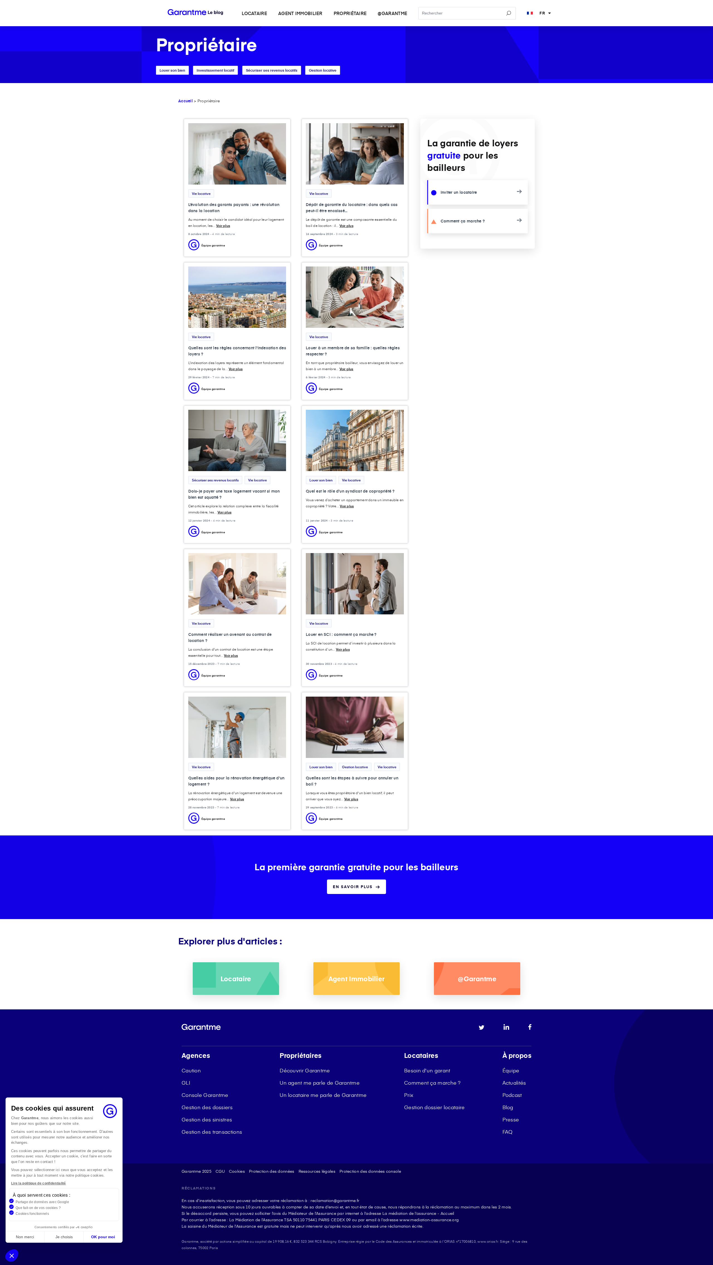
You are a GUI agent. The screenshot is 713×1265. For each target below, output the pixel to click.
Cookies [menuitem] (237, 1171)
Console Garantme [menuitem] (205, 1094)
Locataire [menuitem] (254, 13)
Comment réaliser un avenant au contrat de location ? (230, 637)
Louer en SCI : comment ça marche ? (341, 634)
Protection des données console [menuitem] (370, 1171)
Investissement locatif (215, 70)
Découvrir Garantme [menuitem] (305, 1070)
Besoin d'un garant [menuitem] (427, 1070)
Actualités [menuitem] (514, 1082)
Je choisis (64, 1237)
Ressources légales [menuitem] (317, 1171)
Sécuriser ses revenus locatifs (271, 70)
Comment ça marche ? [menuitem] (432, 1082)
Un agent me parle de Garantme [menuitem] (320, 1082)
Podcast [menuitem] (512, 1094)
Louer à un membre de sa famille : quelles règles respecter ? (353, 351)
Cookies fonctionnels (32, 1214)
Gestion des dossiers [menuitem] (207, 1107)
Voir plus (223, 225)
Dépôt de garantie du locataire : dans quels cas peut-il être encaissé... (351, 207)
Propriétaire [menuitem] (350, 13)
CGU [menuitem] (220, 1171)
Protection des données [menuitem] (271, 1171)
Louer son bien (172, 70)
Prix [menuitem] (408, 1094)
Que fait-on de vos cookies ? (38, 1208)
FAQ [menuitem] (507, 1131)
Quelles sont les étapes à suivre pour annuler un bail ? (352, 781)
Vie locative (201, 193)
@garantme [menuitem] (392, 13)
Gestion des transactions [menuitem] (212, 1131)
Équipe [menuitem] (510, 1070)
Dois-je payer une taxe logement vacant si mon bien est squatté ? (234, 494)
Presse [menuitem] (510, 1119)
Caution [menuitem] (191, 1070)
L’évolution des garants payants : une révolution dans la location (234, 207)
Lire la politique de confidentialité (38, 1183)
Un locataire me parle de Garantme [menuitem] (323, 1094)
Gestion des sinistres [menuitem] (207, 1119)
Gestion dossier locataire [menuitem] (434, 1107)
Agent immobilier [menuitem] (300, 13)
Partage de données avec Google (42, 1202)
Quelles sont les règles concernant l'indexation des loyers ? (237, 351)
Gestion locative (322, 70)
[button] (11, 1255)
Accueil (185, 100)
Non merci (25, 1237)
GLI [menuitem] (186, 1082)
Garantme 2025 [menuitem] (196, 1171)
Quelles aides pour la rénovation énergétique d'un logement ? (236, 781)
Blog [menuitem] (507, 1107)
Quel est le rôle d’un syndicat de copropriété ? (350, 491)
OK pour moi (103, 1237)
